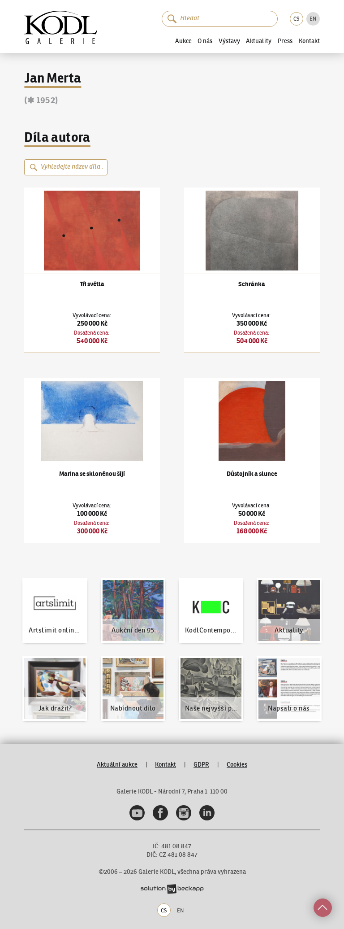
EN (313, 18)
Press (285, 41)
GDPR (201, 764)
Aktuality (258, 41)
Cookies (237, 764)
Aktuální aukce (117, 764)
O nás (205, 41)
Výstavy (229, 41)
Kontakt (309, 41)
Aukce (183, 41)
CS (296, 18)
